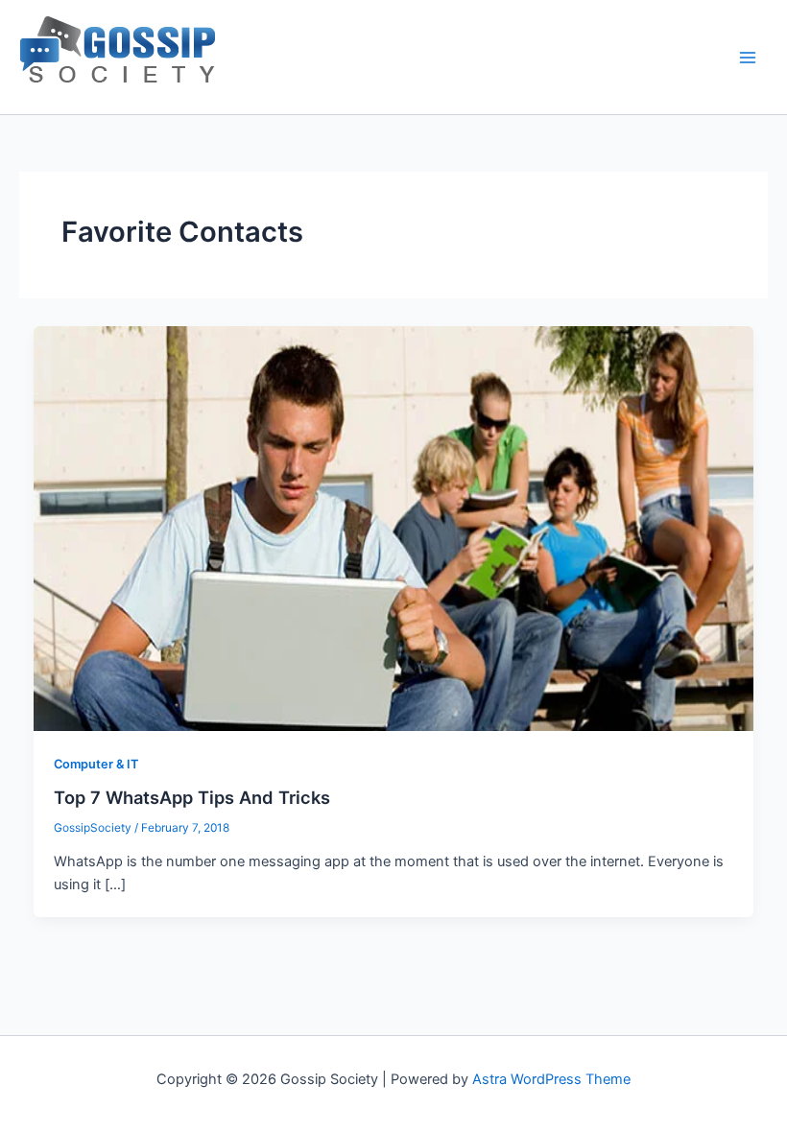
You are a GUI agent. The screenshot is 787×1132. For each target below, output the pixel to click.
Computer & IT (96, 764)
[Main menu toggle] (747, 57)
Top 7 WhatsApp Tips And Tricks (192, 797)
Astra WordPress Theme (551, 1079)
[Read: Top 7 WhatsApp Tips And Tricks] (394, 527)
